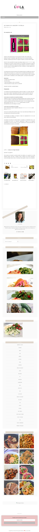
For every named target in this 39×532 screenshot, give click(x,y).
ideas (20, 385)
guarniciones (20, 382)
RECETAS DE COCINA (26, 107)
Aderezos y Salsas (20, 344)
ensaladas (20, 379)
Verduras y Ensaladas (20, 425)
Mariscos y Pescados (20, 396)
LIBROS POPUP (16, 102)
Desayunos (20, 373)
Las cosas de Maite (28, 530)
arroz (20, 350)
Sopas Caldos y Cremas (20, 414)
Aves (20, 353)
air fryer (20, 347)
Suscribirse (19, 522)
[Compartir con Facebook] (4, 163)
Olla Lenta (20, 399)
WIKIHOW (9, 109)
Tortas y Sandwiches (20, 422)
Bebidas (20, 356)
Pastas (20, 405)
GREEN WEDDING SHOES (9, 67)
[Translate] (18, 241)
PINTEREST (30, 62)
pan (20, 402)
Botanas (20, 359)
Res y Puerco (20, 411)
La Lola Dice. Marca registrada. (17, 530)
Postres (20, 408)
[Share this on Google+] (8, 163)
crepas (20, 370)
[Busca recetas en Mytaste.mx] (20, 502)
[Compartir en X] (6, 163)
